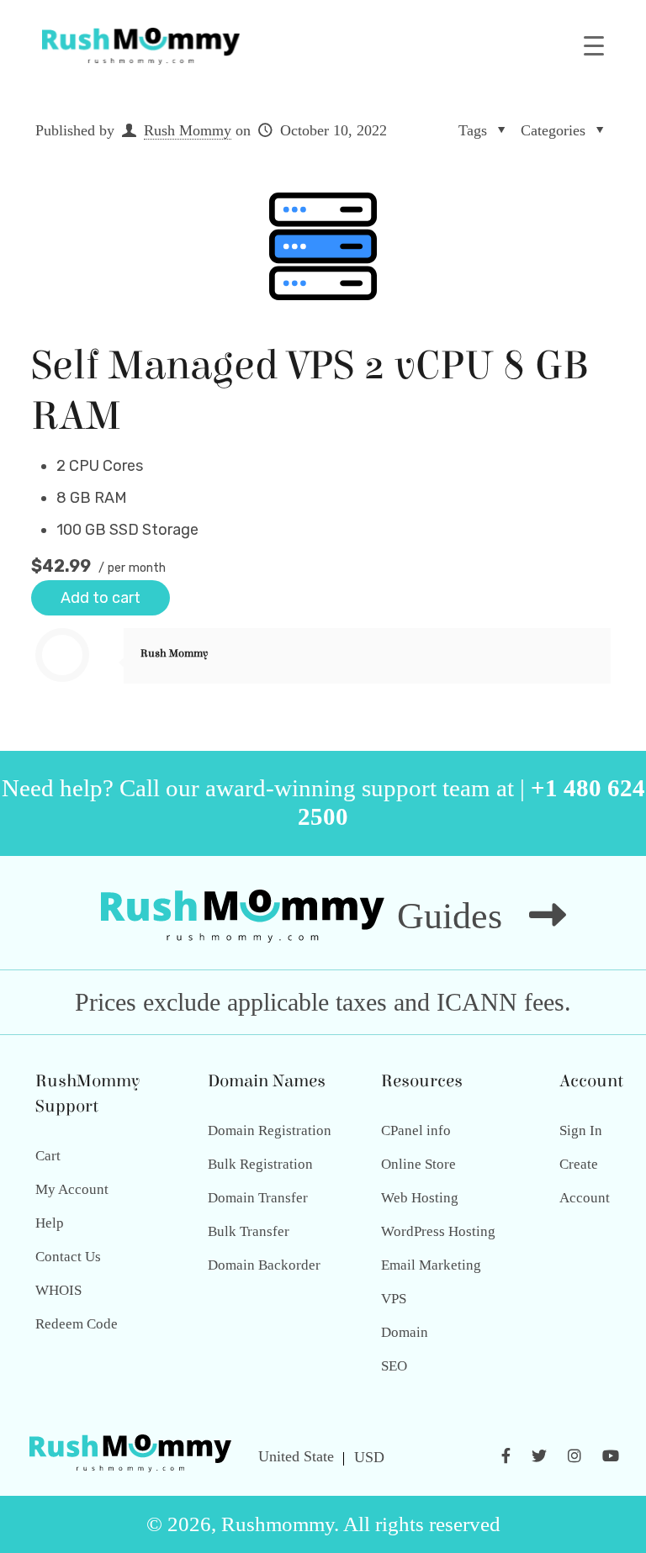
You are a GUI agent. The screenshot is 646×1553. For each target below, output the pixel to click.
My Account (72, 1189)
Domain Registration (269, 1130)
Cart (48, 1156)
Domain (404, 1332)
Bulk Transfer (248, 1231)
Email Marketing (431, 1265)
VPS (393, 1299)
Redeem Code (76, 1324)
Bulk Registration (260, 1164)
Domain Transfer (258, 1198)
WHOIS (58, 1290)
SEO (394, 1366)
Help (49, 1223)
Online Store (418, 1164)
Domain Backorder (264, 1265)
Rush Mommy (187, 130)
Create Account (584, 1181)
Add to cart (100, 598)
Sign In (580, 1130)
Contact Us (68, 1257)
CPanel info (416, 1130)
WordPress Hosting (438, 1231)
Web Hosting (419, 1198)
